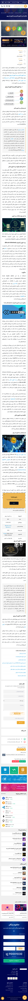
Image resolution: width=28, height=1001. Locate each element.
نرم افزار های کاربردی (24, 988)
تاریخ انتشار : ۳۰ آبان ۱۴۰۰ (23, 912)
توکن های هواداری (22, 660)
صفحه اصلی (25, 13)
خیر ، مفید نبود (15, 761)
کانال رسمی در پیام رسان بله (22, 991)
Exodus (4, 533)
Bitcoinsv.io (8, 527)
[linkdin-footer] (9, 978)
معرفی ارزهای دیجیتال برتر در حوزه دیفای (18, 669)
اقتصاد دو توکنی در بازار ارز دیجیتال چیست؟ (21, 913)
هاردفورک (12, 399)
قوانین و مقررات (24, 990)
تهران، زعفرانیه (13, 971)
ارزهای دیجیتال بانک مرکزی (21, 672)
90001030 (15, 954)
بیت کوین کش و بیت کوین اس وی (17, 75)
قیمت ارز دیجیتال (22, 653)
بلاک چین (15, 284)
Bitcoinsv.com (8, 526)
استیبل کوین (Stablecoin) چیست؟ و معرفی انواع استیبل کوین (14, 663)
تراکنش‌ (12, 139)
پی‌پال (23, 150)
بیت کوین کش (22, 81)
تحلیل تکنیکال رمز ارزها (9, 990)
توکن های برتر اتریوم (22, 676)
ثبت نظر (20, 722)
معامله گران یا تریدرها (9, 78)
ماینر (5, 249)
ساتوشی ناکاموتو (6, 460)
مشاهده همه (3, 793)
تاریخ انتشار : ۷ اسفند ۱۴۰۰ (10, 912)
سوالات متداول (24, 985)
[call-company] (9, 6)
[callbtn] (2, 998)
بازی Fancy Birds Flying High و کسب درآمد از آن (6, 913)
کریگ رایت (10, 508)
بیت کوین (20, 114)
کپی (4, 755)
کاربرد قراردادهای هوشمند (21, 657)
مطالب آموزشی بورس (10, 985)
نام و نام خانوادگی (22, 934)
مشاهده (25, 917)
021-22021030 (13, 973)
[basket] (7, 6)
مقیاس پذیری (21, 130)
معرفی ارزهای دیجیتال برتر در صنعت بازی (18, 666)
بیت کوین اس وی (21, 455)
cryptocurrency (21, 470)
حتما (14, 503)
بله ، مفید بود (22, 761)
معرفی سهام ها (10, 988)
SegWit (22, 296)
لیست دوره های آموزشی (9, 986)
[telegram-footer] (16, 978)
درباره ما (11, 991)
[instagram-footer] (11, 978)
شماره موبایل (23, 940)
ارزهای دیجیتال (10, 13)
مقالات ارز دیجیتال (18, 13)
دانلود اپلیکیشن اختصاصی (23, 986)
